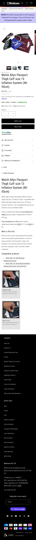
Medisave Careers (9, 366)
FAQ (5, 415)
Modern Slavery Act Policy (12, 361)
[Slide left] (13, 62)
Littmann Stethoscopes (11, 429)
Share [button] (5, 167)
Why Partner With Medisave (12, 393)
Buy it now (18, 127)
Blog (5, 406)
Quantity (4, 110)
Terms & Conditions (10, 384)
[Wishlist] (27, 3)
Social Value (8, 380)
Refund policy (19, 532)
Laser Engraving (9, 433)
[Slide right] (22, 62)
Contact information (19, 535)
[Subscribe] (28, 502)
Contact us (7, 348)
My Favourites (8, 438)
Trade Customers (9, 389)
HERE (19, 224)
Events (6, 357)
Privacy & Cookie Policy (11, 370)
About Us (7, 343)
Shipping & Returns (10, 375)
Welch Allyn (5, 72)
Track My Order (8, 451)
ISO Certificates (9, 424)
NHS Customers (9, 442)
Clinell (6, 410)
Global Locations (9, 420)
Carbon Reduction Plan (11, 352)
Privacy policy (28, 532)
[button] (4, 3)
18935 (19, 486)
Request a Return (9, 447)
